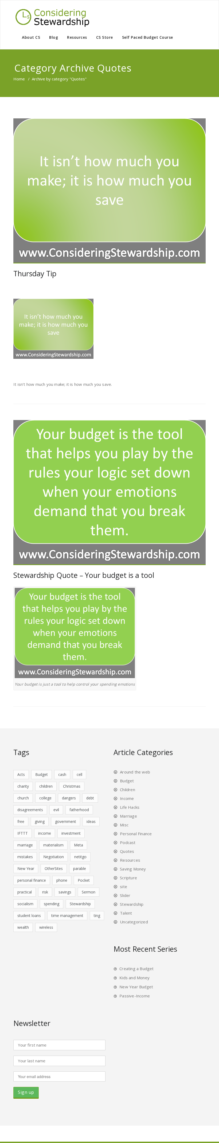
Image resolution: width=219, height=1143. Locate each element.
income (44, 833)
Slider (125, 895)
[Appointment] (53, 16)
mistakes (25, 856)
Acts (21, 774)
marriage (25, 844)
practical (24, 892)
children (46, 786)
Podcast (127, 842)
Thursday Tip (35, 273)
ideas (91, 821)
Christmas (71, 786)
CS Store (104, 37)
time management (67, 915)
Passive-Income (134, 995)
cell (79, 774)
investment (71, 833)
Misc (124, 824)
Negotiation (53, 856)
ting (97, 915)
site (123, 886)
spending (51, 903)
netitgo (80, 856)
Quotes (127, 851)
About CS (31, 37)
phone (61, 880)
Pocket (84, 880)
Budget (41, 774)
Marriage (128, 816)
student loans (29, 915)
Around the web (135, 772)
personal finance (31, 880)
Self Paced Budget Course (147, 37)
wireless (46, 927)
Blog (53, 37)
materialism (53, 844)
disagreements (30, 809)
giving (40, 821)
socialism (25, 903)
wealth (23, 927)
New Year (25, 868)
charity (23, 786)
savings (64, 892)
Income (127, 798)
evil (56, 809)
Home (19, 78)
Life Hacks (129, 807)
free (20, 821)
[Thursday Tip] (109, 190)
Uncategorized (134, 921)
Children (127, 789)
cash (62, 774)
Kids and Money (134, 977)
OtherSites (54, 868)
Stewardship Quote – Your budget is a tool (83, 575)
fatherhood (79, 809)
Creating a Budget (136, 968)
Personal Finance (136, 833)
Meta (78, 844)
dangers (69, 797)
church (23, 797)
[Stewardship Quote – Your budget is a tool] (109, 492)
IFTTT (22, 833)
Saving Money (133, 869)
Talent (126, 913)
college (45, 797)
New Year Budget (136, 986)
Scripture (128, 877)
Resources (77, 37)
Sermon (88, 892)
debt (90, 797)
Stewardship (80, 903)
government (65, 821)
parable (79, 868)
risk (45, 892)
